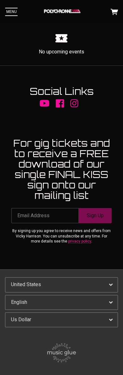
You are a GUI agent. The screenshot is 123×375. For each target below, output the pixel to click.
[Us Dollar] (61, 319)
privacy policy (79, 241)
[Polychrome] (62, 12)
